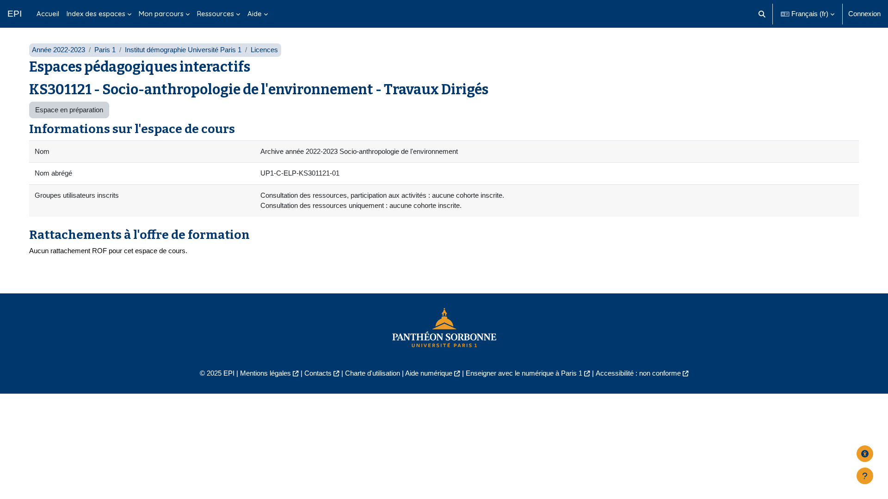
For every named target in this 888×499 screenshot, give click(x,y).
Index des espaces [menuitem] (96, 13)
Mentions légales (265, 373)
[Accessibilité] (865, 453)
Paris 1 (105, 50)
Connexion (864, 14)
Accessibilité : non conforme (638, 373)
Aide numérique (428, 373)
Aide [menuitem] (254, 13)
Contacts (318, 373)
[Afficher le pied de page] (865, 476)
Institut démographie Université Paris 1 (183, 50)
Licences (264, 50)
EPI (14, 13)
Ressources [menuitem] (215, 13)
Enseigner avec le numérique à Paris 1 (524, 373)
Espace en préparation (69, 110)
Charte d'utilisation (372, 373)
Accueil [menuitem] (48, 13)
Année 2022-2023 (58, 50)
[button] (762, 14)
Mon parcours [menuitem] (161, 13)
